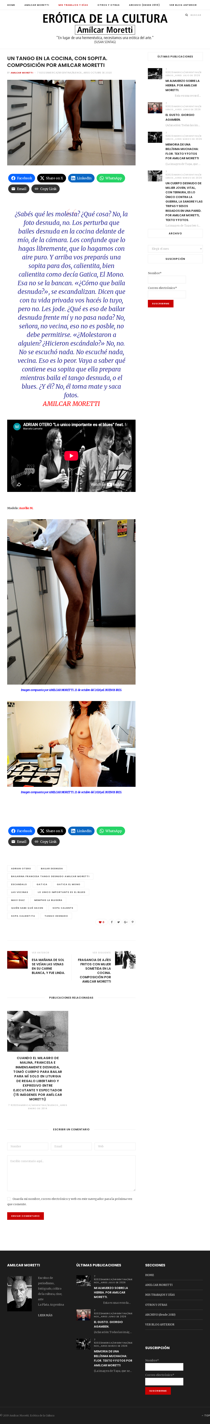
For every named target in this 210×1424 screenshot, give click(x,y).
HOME (11, 5)
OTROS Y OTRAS (108, 5)
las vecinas (19, 892)
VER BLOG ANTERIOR (183, 5)
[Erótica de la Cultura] (105, 30)
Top (207, 1415)
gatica (42, 884)
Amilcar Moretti (22, 72)
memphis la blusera (48, 900)
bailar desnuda (52, 868)
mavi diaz (18, 900)
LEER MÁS (45, 1315)
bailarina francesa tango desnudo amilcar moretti (50, 876)
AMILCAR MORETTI (36, 5)
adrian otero (21, 868)
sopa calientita (23, 916)
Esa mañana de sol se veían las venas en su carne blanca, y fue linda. (48, 966)
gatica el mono (69, 884)
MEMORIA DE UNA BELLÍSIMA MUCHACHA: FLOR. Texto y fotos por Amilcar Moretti (182, 151)
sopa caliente (62, 908)
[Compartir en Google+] (125, 922)
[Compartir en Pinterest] (132, 922)
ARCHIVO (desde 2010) (144, 5)
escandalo (19, 884)
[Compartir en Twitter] (118, 922)
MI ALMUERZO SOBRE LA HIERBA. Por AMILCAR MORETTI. (182, 85)
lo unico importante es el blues (61, 892)
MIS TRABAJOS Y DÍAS (73, 5)
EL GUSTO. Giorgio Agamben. (179, 117)
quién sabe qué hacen (27, 908)
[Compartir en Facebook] (111, 922)
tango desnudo (56, 916)
